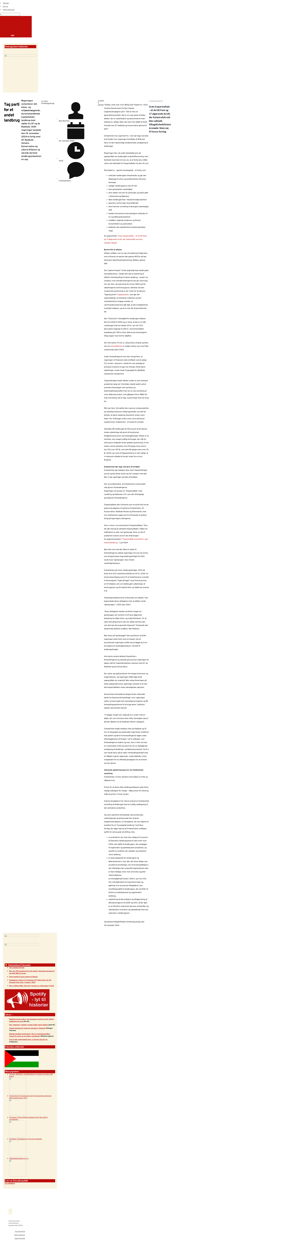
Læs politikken (10, 1183)
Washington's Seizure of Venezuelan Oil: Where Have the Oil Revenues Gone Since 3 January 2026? (30, 981)
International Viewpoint (19, 965)
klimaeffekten (116, 346)
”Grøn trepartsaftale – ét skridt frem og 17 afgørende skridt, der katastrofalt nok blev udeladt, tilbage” (125, 239)
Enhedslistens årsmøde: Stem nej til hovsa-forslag (160, 128)
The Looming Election (16, 967)
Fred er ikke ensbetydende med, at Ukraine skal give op (28, 1039)
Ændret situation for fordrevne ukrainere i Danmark (27, 1028)
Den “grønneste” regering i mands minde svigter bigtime (28, 1025)
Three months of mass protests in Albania (23, 977)
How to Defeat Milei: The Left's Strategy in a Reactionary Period (31, 986)
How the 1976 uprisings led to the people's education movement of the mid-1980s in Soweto (32, 972)
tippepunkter (123, 295)
